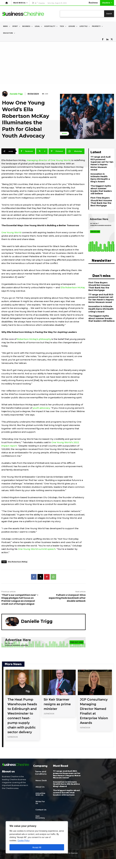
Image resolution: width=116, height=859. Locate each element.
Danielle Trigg (16, 94)
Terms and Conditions (41, 772)
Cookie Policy (24, 840)
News (64, 133)
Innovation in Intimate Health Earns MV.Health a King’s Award (100, 178)
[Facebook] (102, 39)
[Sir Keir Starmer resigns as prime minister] (59, 682)
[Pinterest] (47, 577)
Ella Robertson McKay (17, 561)
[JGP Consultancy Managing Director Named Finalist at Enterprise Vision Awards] (95, 682)
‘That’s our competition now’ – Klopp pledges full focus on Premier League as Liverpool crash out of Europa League (19, 599)
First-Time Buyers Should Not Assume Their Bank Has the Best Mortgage (101, 202)
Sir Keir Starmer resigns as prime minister (57, 704)
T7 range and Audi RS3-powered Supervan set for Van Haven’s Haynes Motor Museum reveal (102, 163)
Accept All (36, 847)
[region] (37, 837)
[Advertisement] (58, 63)
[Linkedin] (107, 39)
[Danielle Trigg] (5, 94)
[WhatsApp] (53, 577)
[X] (111, 39)
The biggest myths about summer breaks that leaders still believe (101, 190)
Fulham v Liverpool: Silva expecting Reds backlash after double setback (67, 598)
